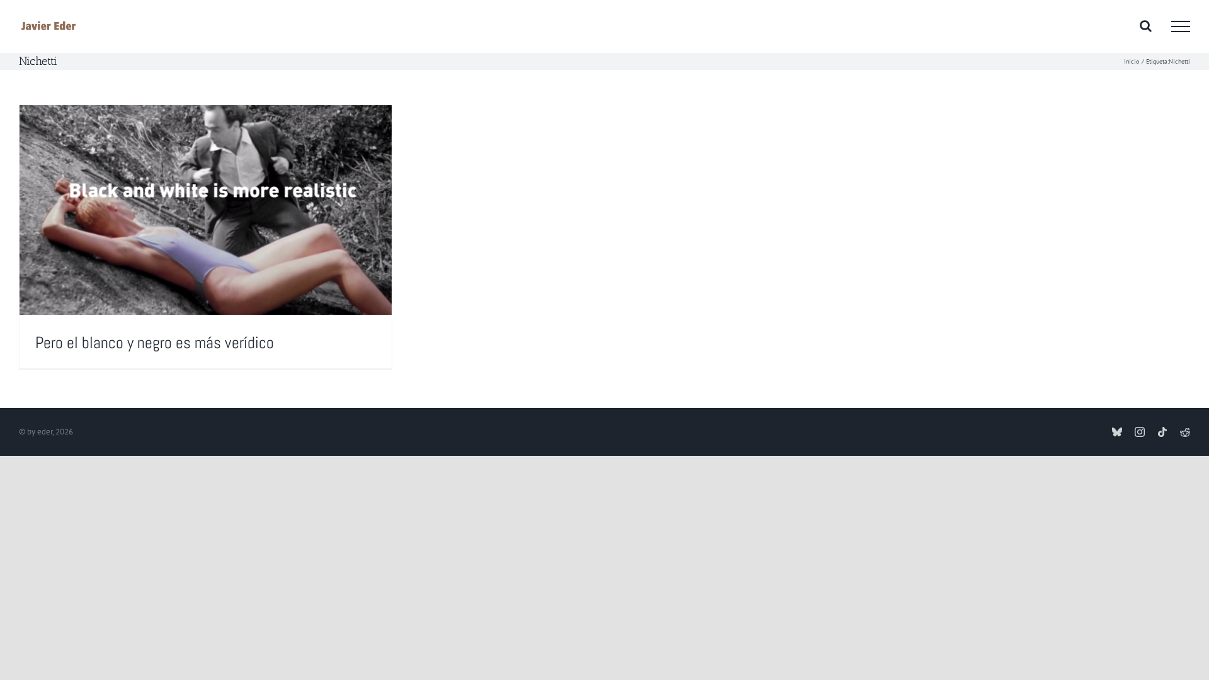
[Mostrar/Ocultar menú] (1180, 26)
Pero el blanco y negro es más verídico (154, 342)
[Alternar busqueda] (1146, 26)
